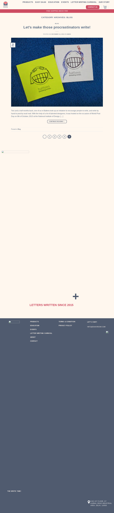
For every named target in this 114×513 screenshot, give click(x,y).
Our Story (104, 2)
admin (69, 34)
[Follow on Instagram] (93, 332)
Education (53, 2)
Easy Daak (40, 2)
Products (28, 2)
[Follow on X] (97, 332)
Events (65, 2)
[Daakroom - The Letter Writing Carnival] (5, 5)
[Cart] (105, 7)
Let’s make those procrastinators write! (57, 27)
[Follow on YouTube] (89, 337)
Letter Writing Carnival (84, 2)
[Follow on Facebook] (89, 332)
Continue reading (57, 121)
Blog (57, 23)
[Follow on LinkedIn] (102, 332)
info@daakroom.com (96, 327)
